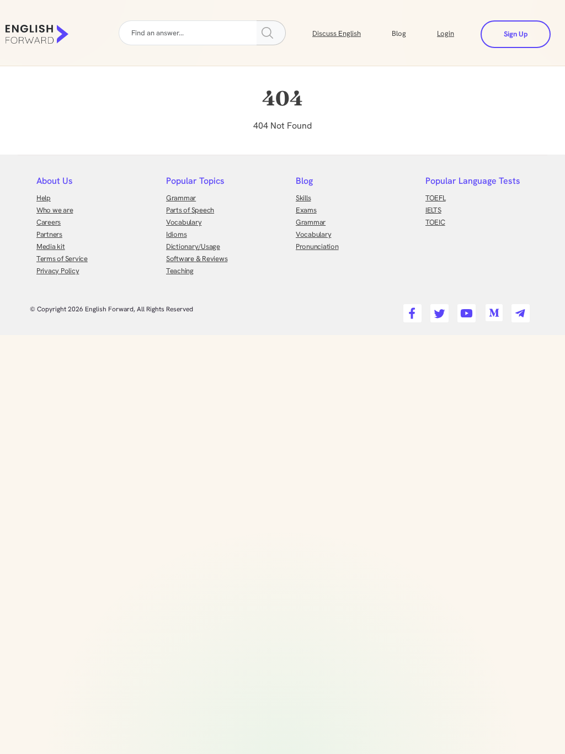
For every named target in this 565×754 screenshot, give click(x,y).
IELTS (433, 210)
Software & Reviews (196, 258)
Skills (303, 198)
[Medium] (492, 310)
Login (445, 33)
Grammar (181, 198)
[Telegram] (519, 310)
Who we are (54, 210)
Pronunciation (317, 246)
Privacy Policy (57, 270)
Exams (306, 210)
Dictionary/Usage (193, 246)
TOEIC (435, 222)
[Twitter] (438, 310)
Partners (49, 234)
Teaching (180, 270)
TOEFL (435, 198)
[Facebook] (411, 310)
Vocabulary (183, 222)
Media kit (50, 246)
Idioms (176, 234)
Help (43, 198)
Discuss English (336, 33)
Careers (48, 222)
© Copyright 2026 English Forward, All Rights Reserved (111, 309)
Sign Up (515, 34)
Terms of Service (62, 258)
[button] (412, 32)
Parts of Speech (190, 210)
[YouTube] (465, 310)
